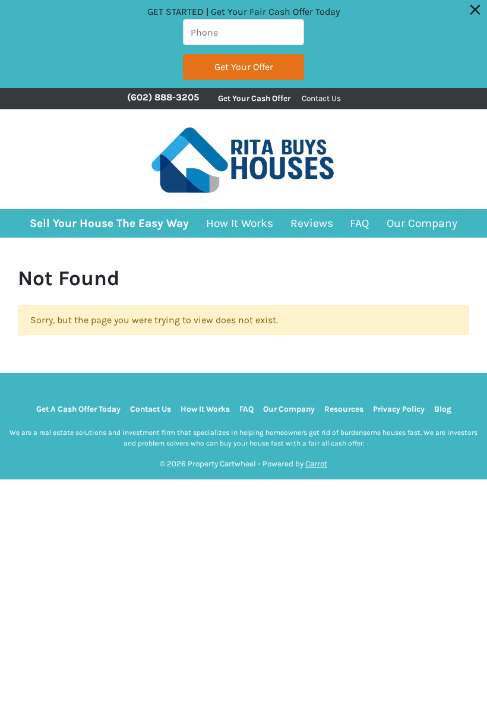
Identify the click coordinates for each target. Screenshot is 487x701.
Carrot (316, 463)
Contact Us (321, 98)
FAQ (359, 223)
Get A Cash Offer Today (78, 409)
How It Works (239, 223)
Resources (343, 409)
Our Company (422, 223)
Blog (442, 409)
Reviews (311, 223)
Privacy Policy (399, 409)
